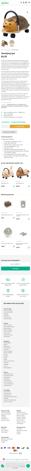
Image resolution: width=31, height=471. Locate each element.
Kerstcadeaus (7, 49)
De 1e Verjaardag (19, 104)
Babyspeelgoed (11, 104)
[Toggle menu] (29, 2)
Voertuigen (25, 106)
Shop (2, 49)
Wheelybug (3, 107)
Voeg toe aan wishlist (9, 132)
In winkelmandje (19, 126)
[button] (27, 12)
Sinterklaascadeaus (18, 106)
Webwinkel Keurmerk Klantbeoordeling (14, 459)
